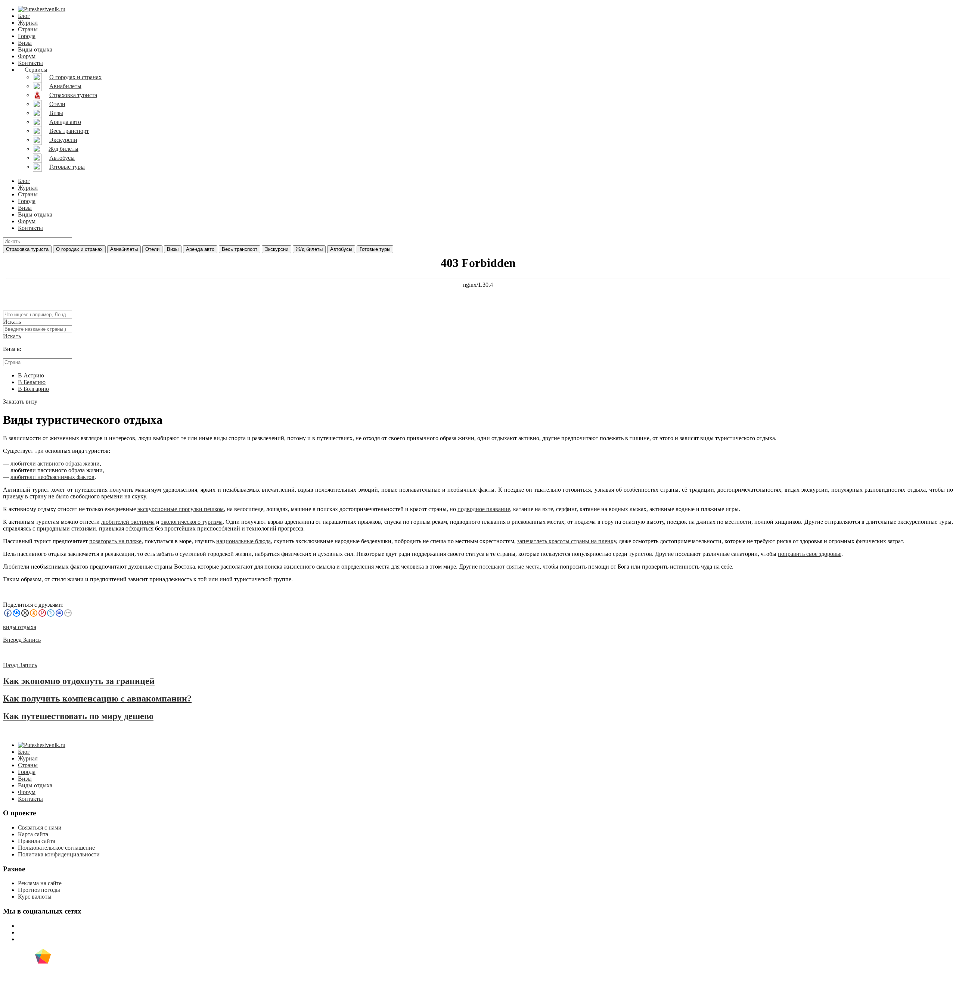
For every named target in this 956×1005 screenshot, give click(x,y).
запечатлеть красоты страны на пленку (566, 541)
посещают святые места (509, 566)
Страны (28, 29)
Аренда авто (200, 249)
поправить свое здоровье (809, 554)
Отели (152, 249)
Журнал (28, 22)
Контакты (30, 63)
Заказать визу (20, 401)
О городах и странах (79, 249)
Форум (26, 56)
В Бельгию (32, 382)
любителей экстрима (127, 522)
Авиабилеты (124, 249)
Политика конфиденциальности (59, 854)
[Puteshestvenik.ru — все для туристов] (41, 9)
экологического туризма (192, 522)
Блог (24, 16)
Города (26, 36)
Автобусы (341, 249)
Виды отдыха (35, 49)
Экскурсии (276, 249)
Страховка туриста (27, 249)
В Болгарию (33, 389)
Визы (25, 43)
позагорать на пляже (115, 541)
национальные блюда (243, 541)
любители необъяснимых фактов (52, 477)
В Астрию (31, 375)
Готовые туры (375, 249)
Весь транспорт (239, 249)
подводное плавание (483, 509)
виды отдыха (19, 627)
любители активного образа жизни (55, 463)
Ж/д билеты (309, 249)
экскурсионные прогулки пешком (180, 509)
